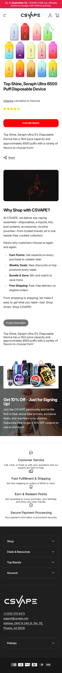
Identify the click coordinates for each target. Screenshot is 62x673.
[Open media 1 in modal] (52, 28)
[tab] (15, 322)
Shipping (8, 100)
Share (11, 157)
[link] (23, 623)
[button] (12, 109)
